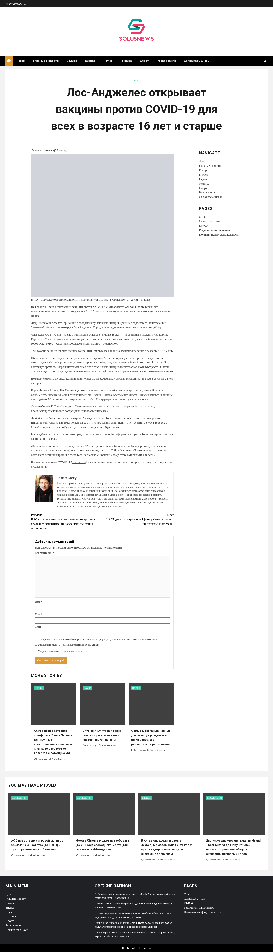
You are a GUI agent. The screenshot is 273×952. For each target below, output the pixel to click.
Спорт (144, 61)
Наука (107, 61)
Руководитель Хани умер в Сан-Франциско (91, 427)
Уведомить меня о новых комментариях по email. (68, 644)
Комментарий (44, 553)
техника (126, 61)
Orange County (41, 406)
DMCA (203, 225)
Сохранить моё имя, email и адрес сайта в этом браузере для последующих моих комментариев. (98, 639)
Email (39, 614)
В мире (72, 61)
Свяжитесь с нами (197, 61)
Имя (38, 602)
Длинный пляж (48, 390)
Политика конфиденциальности (219, 234)
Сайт (38, 626)
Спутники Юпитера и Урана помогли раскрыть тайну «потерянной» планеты (102, 735)
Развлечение (214, 797)
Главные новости (46, 61)
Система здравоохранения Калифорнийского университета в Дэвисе (108, 390)
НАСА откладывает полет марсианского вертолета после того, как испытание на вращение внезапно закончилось (63, 521)
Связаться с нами (209, 221)
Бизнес (90, 61)
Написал (125, 450)
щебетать (44, 434)
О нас (202, 216)
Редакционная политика (214, 230)
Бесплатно (79, 462)
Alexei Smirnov (59, 758)
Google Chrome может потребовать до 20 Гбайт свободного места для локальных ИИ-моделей (102, 845)
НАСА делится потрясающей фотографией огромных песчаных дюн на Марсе (140, 519)
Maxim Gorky (42, 150)
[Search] (265, 60)
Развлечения (166, 61)
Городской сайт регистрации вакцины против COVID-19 (71, 306)
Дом (22, 61)
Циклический (39, 422)
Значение (37, 327)
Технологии (19, 797)
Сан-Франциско (64, 406)
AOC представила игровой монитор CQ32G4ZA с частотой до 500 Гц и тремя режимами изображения (37, 845)
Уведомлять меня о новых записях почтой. (64, 651)
